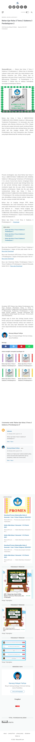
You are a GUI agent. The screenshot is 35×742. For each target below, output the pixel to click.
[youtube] (17, 7)
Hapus (11, 441)
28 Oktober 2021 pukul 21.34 (14, 451)
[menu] (3, 12)
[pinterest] (21, 346)
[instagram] (21, 7)
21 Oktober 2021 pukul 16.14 (14, 433)
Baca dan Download (8, 251)
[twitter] (13, 7)
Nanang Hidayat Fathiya (13, 448)
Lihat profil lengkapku (17, 691)
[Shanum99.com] (17, 3)
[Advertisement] (17, 49)
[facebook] (10, 7)
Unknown (9, 431)
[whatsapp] (25, 7)
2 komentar (5, 28)
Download (16, 222)
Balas (8, 441)
